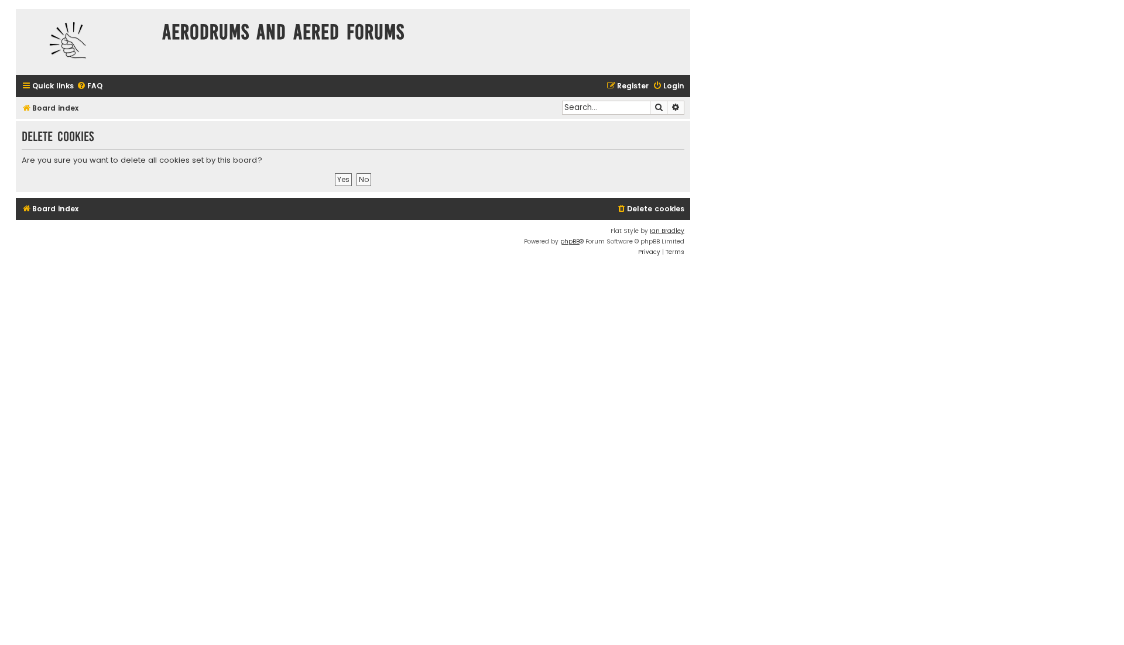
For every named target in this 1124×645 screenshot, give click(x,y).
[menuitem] (89, 86)
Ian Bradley (667, 231)
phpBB (570, 241)
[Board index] (86, 42)
